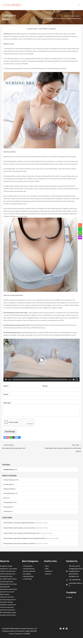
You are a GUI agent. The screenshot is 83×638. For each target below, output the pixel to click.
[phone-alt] (80, 225)
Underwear (7, 511)
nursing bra (52, 29)
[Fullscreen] (77, 380)
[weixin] (80, 233)
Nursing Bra (7, 507)
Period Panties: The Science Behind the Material (18, 523)
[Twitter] (63, 628)
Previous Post (13, 446)
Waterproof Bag (8, 489)
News (47, 566)
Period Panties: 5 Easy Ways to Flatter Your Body (19, 543)
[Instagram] (67, 628)
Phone (45, 386)
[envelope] (80, 237)
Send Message (10, 431)
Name (6, 386)
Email (6, 394)
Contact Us (48, 571)
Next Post (63, 448)
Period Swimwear (9, 493)
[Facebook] (60, 628)
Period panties (8, 502)
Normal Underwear (9, 480)
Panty (5, 498)
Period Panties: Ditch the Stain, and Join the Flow (19, 528)
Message (7, 403)
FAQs (46, 568)
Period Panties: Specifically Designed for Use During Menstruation (24, 538)
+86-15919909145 (74, 580)
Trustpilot (69, 597)
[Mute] (74, 380)
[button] (41, 360)
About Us (48, 574)
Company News (8, 469)
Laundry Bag (7, 484)
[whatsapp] (80, 229)
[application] (41, 360)
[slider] (40, 379)
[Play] (6, 380)
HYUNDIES (26, 633)
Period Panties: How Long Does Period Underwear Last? (21, 533)
